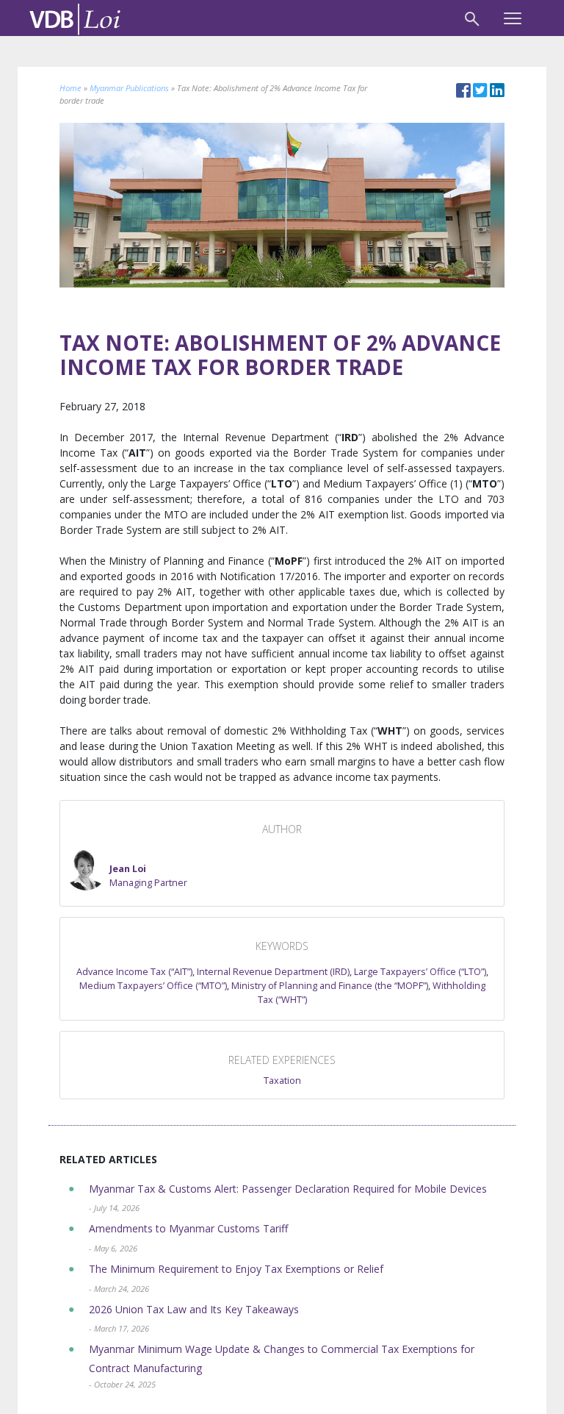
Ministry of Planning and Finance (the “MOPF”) (329, 985)
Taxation (282, 1080)
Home (70, 87)
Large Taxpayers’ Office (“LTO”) (420, 971)
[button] (126, 869)
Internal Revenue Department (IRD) (273, 971)
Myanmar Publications (129, 87)
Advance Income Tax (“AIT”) (134, 971)
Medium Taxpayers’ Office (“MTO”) (153, 985)
